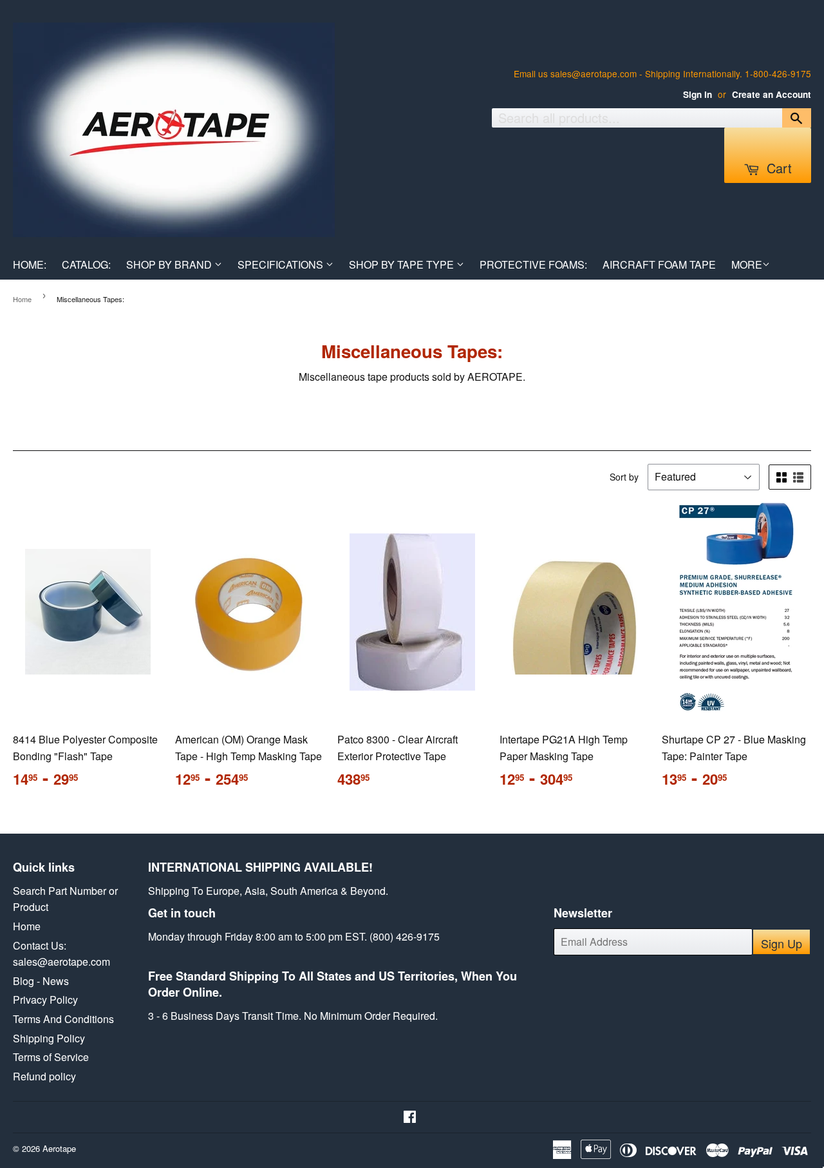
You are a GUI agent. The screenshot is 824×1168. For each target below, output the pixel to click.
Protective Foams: (533, 264)
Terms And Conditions (63, 1018)
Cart (777, 167)
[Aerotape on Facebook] (410, 1117)
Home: (29, 264)
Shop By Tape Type (402, 264)
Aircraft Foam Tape (659, 264)
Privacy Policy (45, 999)
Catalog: (86, 264)
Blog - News (41, 980)
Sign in (697, 94)
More (746, 264)
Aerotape (59, 1148)
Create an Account (771, 94)
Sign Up (781, 943)
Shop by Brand (170, 264)
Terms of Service (51, 1056)
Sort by (624, 476)
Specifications (282, 264)
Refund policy (44, 1076)
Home (22, 299)
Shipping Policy (49, 1038)
